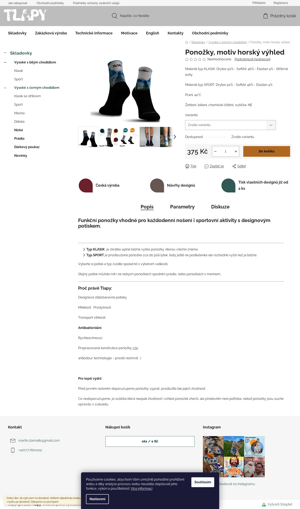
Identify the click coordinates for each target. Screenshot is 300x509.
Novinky (20, 156)
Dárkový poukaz (27, 147)
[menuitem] (17, 33)
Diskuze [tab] (220, 207)
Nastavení (97, 499)
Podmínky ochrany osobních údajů (96, 3)
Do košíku (266, 151)
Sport (18, 79)
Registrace (281, 3)
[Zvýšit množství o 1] (236, 151)
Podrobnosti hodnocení (252, 59)
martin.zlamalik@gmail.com (39, 440)
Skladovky (21, 53)
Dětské (19, 122)
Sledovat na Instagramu (237, 484)
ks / (150, 441)
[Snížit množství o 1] (215, 151)
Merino (19, 113)
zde (135, 348)
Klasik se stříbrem (27, 96)
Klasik (18, 71)
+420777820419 (30, 450)
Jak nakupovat (17, 3)
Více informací (141, 488)
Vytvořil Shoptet (280, 504)
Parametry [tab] (182, 207)
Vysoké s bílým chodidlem (35, 62)
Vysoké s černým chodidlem (36, 88)
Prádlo (19, 138)
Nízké (18, 130)
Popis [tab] (147, 207)
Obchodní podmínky (50, 3)
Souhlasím (202, 482)
